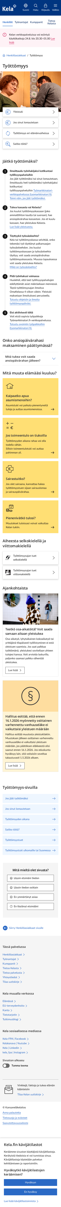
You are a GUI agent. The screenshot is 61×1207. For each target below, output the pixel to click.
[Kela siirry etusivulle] (9, 8)
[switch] (6, 1066)
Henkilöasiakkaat (16, 55)
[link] (8, 22)
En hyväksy (30, 1192)
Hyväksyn (30, 1182)
